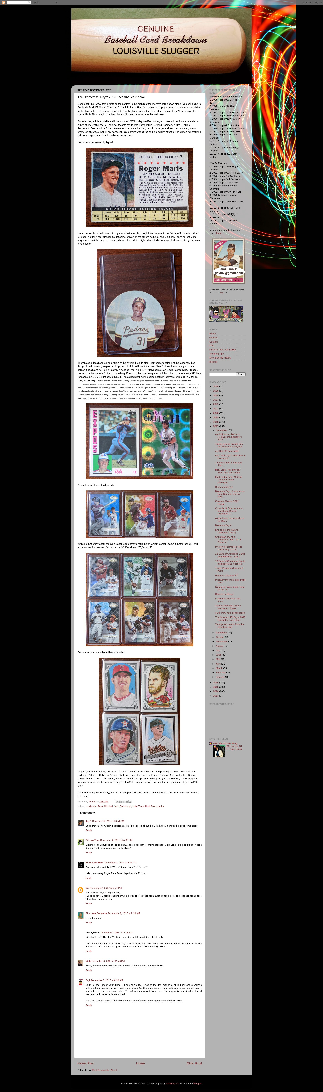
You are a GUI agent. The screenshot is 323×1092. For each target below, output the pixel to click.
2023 (216, 400)
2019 (216, 417)
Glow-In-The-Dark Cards (222, 349)
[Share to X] (123, 801)
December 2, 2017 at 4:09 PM (116, 840)
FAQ (222, 293)
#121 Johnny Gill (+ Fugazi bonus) (234, 747)
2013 (216, 696)
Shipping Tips (216, 353)
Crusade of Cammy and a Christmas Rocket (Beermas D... (229, 511)
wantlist (213, 337)
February (221, 672)
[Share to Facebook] (127, 801)
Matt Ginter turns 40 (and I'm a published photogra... (228, 480)
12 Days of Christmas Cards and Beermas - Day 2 (230, 555)
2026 (216, 386)
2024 (216, 395)
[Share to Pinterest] (130, 801)
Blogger (197, 1083)
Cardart (213, 342)
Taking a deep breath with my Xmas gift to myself (229, 445)
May (218, 659)
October (220, 637)
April (218, 664)
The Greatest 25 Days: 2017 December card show (230, 618)
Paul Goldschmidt (154, 806)
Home (140, 1063)
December (222, 430)
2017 (216, 426)
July (218, 650)
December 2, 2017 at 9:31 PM (106, 888)
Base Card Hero (94, 862)
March (219, 668)
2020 (216, 413)
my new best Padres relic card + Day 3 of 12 (228, 548)
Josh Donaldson (122, 806)
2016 (216, 682)
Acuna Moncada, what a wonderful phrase (228, 607)
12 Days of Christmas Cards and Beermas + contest (230, 562)
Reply (89, 830)
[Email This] (117, 801)
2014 (216, 691)
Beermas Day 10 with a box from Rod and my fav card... (229, 494)
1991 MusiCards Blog (225, 743)
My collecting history (220, 357)
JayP (88, 821)
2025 (216, 391)
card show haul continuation (230, 613)
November (222, 632)
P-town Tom (92, 840)
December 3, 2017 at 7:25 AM (117, 932)
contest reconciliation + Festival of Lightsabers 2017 (228, 437)
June (219, 655)
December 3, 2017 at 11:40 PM (108, 961)
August (220, 646)
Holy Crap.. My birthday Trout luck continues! (227, 471)
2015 (216, 687)
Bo (87, 888)
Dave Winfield (105, 806)
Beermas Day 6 (223, 525)
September (222, 641)
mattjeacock (172, 1083)
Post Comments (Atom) (104, 1070)
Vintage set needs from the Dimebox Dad (229, 625)
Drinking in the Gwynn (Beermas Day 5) (227, 531)
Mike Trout (138, 806)
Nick (88, 961)
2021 (216, 408)
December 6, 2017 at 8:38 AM (107, 980)
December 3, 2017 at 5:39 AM (124, 913)
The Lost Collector (96, 913)
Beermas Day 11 (224, 487)
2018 (216, 422)
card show (91, 806)
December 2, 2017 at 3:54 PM (108, 821)
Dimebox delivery (224, 594)
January (220, 677)
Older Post (194, 1063)
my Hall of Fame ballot (227, 451)
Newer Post (85, 1063)
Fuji (88, 980)
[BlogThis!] (120, 801)
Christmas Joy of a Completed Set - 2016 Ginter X (228, 540)
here (218, 233)
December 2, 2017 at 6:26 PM (120, 862)
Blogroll (213, 362)
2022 (216, 404)
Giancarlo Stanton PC (226, 575)
